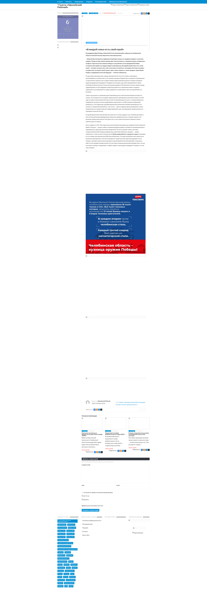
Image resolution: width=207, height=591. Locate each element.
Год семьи (60, 552)
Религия (60, 573)
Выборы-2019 (61, 530)
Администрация (62, 524)
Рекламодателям (100, 1)
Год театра (67, 552)
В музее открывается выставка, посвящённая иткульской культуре (139, 434)
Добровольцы (61, 555)
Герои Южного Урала (63, 540)
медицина (60, 586)
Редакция (89, 1)
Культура (132, 431)
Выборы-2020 (70, 530)
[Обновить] (85, 499)
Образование (61, 567)
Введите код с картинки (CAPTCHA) (92, 505)
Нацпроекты (74, 564)
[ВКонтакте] (142, 13)
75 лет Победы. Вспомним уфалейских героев (64, 521)
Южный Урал (135, 402)
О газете (60, 1)
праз (66, 586)
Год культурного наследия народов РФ (67, 549)
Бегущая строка (94, 13)
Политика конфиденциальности (91, 520)
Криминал (66, 564)
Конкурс (60, 564)
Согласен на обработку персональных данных (98, 492)
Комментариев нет (92, 42)
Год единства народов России (65, 543)
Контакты (69, 1)
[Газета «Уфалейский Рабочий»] (73, 7)
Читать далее (86, 450)
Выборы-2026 (70, 537)
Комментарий (86, 465)
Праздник (142, 402)
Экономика (127, 402)
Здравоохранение (62, 561)
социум (71, 586)
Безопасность (71, 524)
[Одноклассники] (144, 13)
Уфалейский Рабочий (109, 13)
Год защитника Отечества (64, 546)
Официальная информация (118, 1)
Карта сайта (85, 535)
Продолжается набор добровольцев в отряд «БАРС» (115, 433)
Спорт (72, 573)
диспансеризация (70, 580)
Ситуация (66, 573)
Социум (85, 13)
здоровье (60, 583)
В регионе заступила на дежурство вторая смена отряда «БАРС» (92, 434)
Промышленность (132, 404)
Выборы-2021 (61, 533)
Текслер (123, 404)
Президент (60, 570)
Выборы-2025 (61, 537)
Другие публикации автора (98, 403)
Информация (79, 1)
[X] (149, 13)
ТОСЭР (60, 577)
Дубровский (70, 555)
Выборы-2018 (72, 527)
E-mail (118, 485)
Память (121, 402)
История (118, 404)
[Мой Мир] (146, 13)
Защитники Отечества (63, 558)
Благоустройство (62, 527)
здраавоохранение (69, 583)
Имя (83, 485)
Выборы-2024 (70, 533)
